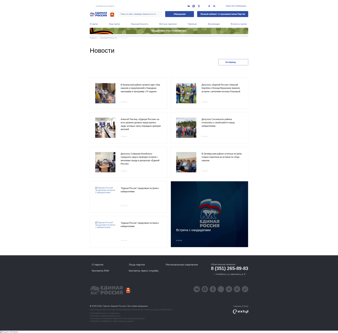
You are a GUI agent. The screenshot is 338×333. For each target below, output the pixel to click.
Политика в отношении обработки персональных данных (117, 318)
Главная (93, 38)
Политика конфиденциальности (105, 316)
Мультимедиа (214, 24)
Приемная (192, 24)
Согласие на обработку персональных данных (112, 321)
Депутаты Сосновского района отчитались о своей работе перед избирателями (218, 122)
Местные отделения (168, 24)
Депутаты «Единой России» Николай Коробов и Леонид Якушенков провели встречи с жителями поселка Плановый (221, 88)
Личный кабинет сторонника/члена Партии (222, 14)
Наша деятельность (139, 24)
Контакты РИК (100, 270)
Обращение (180, 14)
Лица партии (114, 24)
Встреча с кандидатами (193, 230)
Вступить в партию (239, 24)
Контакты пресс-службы (144, 270)
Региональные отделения (182, 264)
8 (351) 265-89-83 (229, 268)
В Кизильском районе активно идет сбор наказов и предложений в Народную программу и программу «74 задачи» (140, 88)
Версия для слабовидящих (236, 6)
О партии (94, 24)
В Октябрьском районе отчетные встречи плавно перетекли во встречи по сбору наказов (222, 157)
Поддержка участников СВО (169, 31)
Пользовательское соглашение (104, 313)
